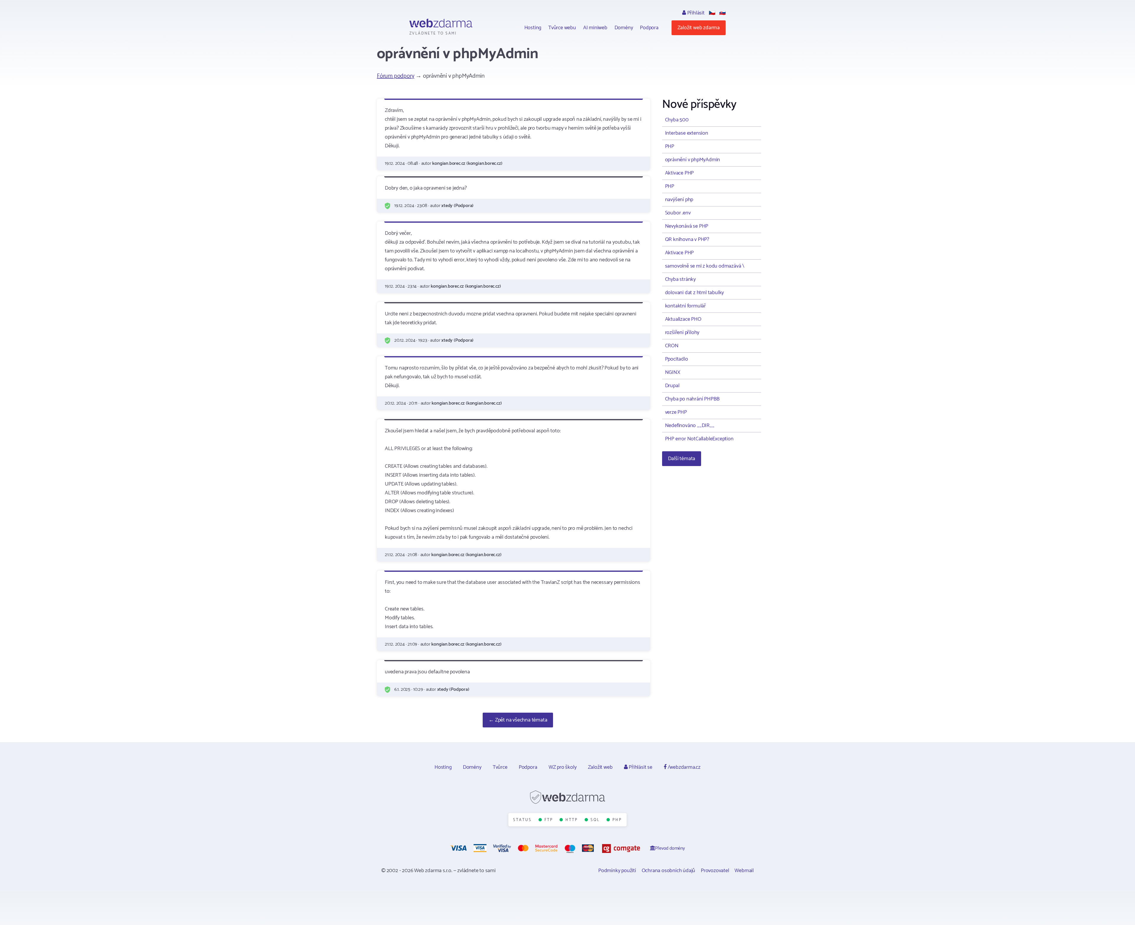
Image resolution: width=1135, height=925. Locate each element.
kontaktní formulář (685, 306)
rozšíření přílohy (682, 332)
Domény (623, 27)
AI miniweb (595, 27)
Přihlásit (695, 13)
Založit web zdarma (698, 27)
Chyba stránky (680, 279)
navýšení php (679, 199)
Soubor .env (678, 213)
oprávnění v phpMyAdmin (692, 159)
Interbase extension (686, 133)
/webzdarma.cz (684, 767)
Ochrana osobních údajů (668, 870)
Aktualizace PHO (683, 319)
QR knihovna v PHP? (687, 239)
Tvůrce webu (562, 27)
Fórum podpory (395, 76)
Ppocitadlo (676, 359)
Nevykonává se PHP (686, 226)
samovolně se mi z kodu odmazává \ (704, 266)
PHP (669, 146)
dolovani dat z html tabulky (694, 292)
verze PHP (676, 412)
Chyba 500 (677, 119)
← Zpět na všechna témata (518, 720)
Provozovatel (715, 870)
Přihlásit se (640, 767)
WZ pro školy (563, 767)
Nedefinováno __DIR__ (689, 425)
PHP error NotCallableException (699, 438)
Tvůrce (500, 767)
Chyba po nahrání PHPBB (692, 399)
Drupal (672, 385)
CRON (672, 345)
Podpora (649, 27)
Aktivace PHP (679, 173)
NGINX (672, 372)
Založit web (600, 767)
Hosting (532, 27)
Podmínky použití (617, 870)
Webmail (744, 870)
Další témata (681, 458)
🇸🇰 (722, 13)
